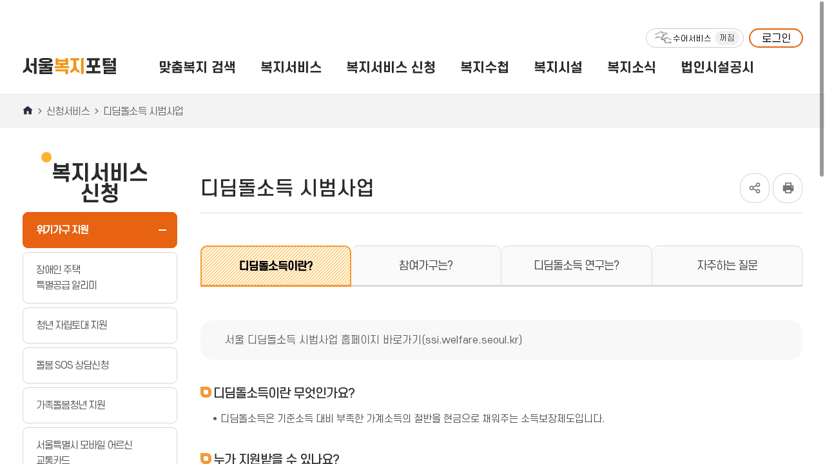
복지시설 (558, 67)
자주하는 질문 (727, 265)
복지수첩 (484, 67)
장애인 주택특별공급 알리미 (66, 277)
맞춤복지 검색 (197, 67)
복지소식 (631, 67)
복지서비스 (291, 67)
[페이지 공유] (755, 179)
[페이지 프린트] (787, 179)
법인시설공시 (717, 67)
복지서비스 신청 (391, 67)
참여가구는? (425, 265)
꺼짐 (727, 38)
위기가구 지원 (62, 230)
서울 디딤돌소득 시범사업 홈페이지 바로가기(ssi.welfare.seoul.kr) (373, 339)
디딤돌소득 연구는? (576, 265)
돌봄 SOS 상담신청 (72, 365)
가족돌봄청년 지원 (70, 405)
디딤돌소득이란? (276, 265)
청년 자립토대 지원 (71, 325)
